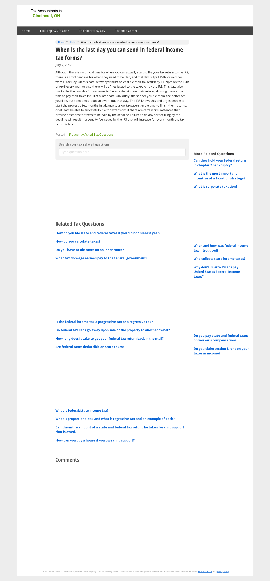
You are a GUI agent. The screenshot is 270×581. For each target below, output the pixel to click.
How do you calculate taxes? (77, 241)
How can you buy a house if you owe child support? (95, 440)
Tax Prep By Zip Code (54, 31)
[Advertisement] (184, 16)
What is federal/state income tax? (82, 410)
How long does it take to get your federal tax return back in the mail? (109, 338)
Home (25, 31)
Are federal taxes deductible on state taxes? (89, 347)
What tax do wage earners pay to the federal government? (101, 258)
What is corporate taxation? (215, 186)
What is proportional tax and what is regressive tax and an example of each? (115, 419)
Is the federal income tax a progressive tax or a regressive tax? (104, 322)
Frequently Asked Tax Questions (91, 135)
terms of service (205, 571)
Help (72, 42)
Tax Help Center (126, 31)
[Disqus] (122, 511)
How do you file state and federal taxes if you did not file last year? (107, 233)
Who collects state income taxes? (219, 259)
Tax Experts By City (92, 31)
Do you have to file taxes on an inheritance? (89, 250)
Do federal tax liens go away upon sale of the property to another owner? (112, 330)
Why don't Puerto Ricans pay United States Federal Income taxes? (217, 272)
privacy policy (223, 571)
